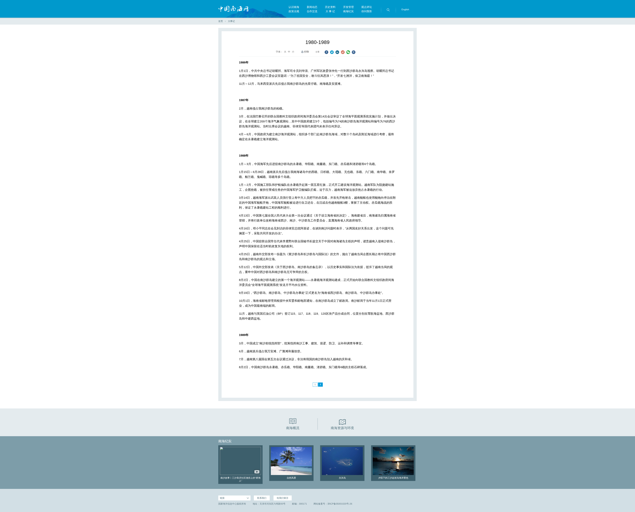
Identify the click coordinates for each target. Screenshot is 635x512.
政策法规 (294, 11)
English (405, 9)
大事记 (231, 21)
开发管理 (348, 7)
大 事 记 (330, 11)
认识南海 (294, 7)
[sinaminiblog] (343, 52)
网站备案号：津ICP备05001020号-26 (333, 503)
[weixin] (348, 52)
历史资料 (330, 7)
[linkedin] (337, 52)
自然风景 (291, 477)
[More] (354, 52)
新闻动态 (312, 7)
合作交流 (312, 11)
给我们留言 (282, 498)
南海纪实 (348, 11)
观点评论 (366, 7)
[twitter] (332, 52)
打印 (306, 51)
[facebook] (326, 52)
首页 (220, 21)
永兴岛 (342, 477)
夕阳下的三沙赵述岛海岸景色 (393, 477)
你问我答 (366, 11)
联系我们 (261, 498)
